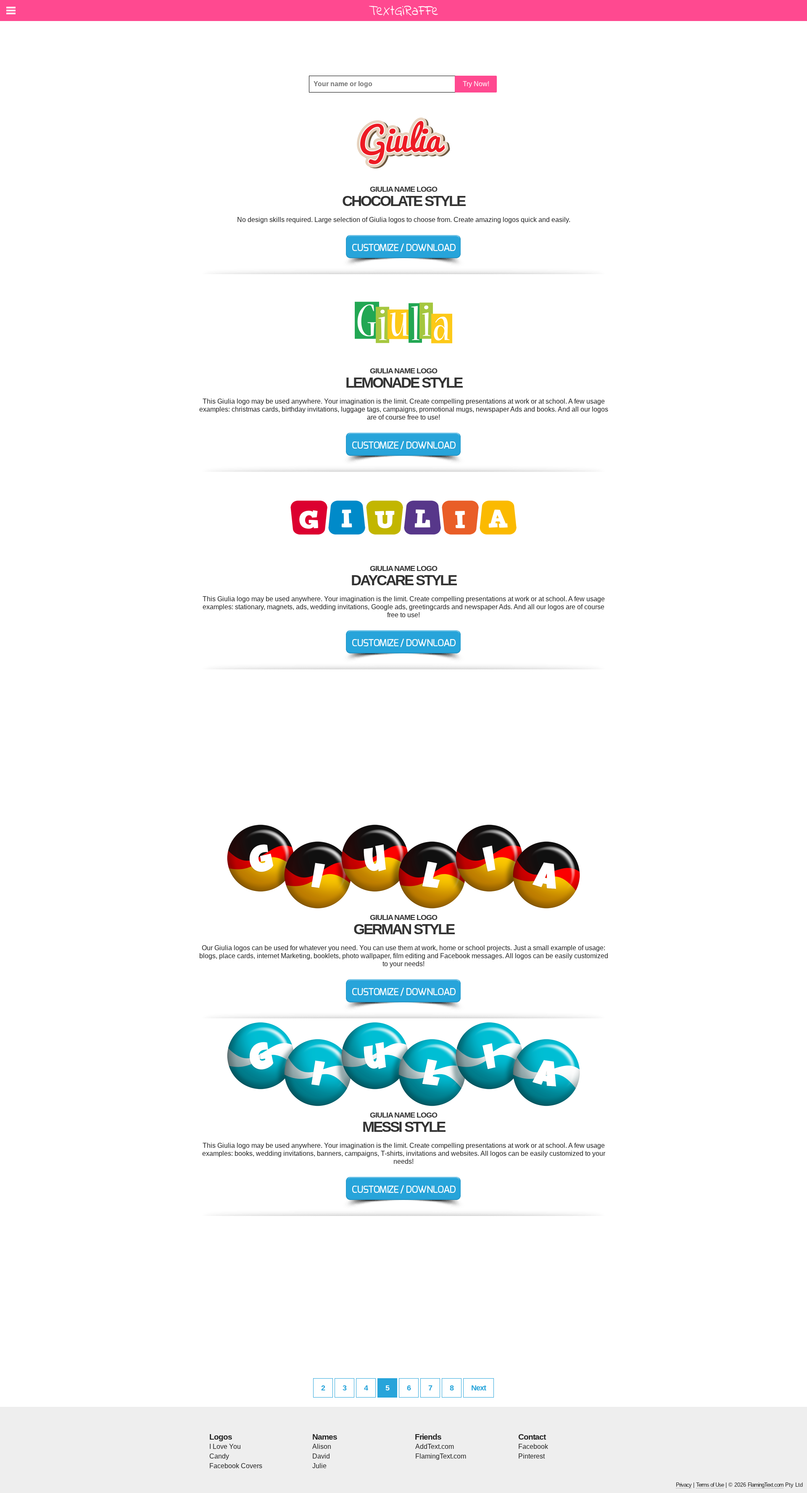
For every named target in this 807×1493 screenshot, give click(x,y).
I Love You (225, 1446)
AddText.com (434, 1446)
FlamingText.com (440, 1456)
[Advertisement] (406, 42)
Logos (220, 1436)
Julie (319, 1465)
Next (478, 1388)
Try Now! (476, 83)
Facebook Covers (235, 1465)
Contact (532, 1436)
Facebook (533, 1446)
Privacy (683, 1485)
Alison (321, 1446)
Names (324, 1436)
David (321, 1456)
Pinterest (531, 1456)
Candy (219, 1456)
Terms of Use (710, 1485)
